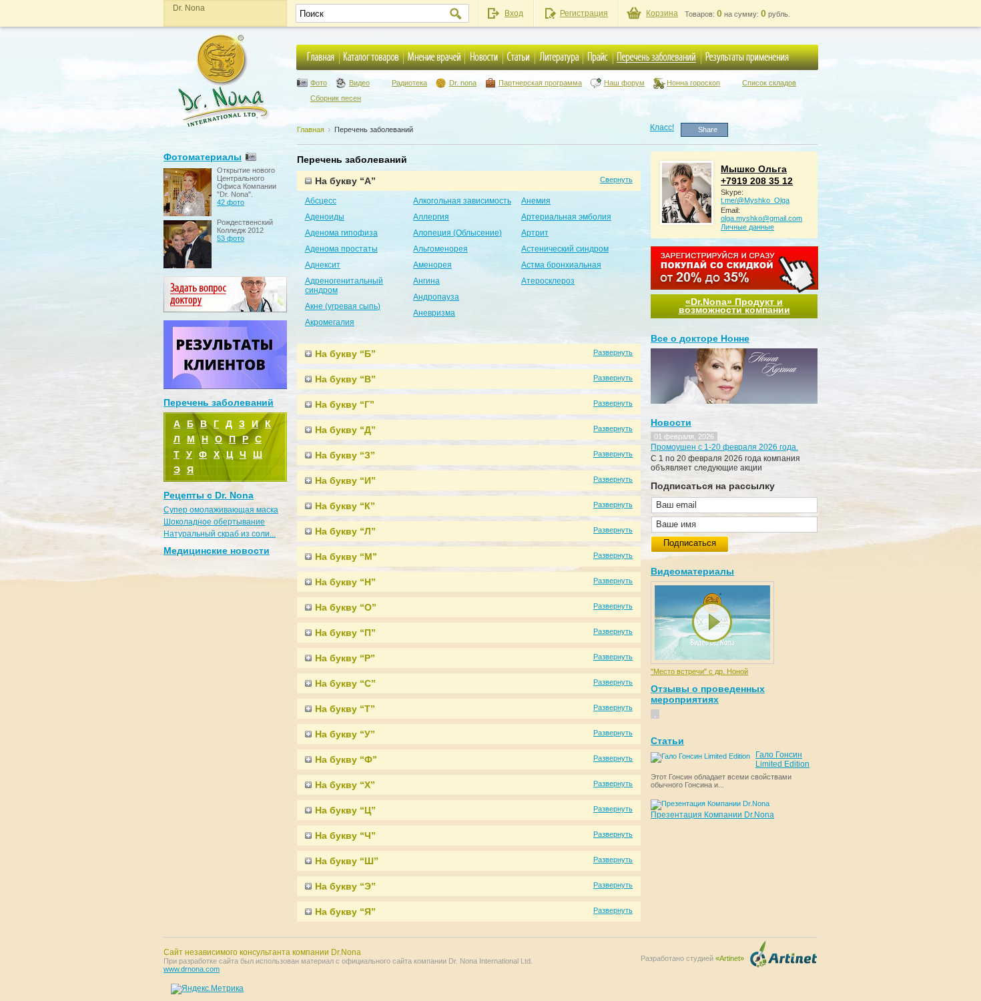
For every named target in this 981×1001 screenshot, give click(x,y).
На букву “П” (345, 632)
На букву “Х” (345, 784)
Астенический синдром (565, 249)
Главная (310, 129)
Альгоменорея (440, 249)
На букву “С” (345, 683)
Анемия (536, 201)
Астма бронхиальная (561, 265)
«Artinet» (729, 958)
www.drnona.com (192, 969)
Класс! (662, 127)
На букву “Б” (345, 353)
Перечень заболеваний (373, 129)
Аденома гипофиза (341, 233)
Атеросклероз (548, 281)
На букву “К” (345, 505)
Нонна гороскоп (693, 83)
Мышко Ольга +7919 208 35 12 (757, 174)
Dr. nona (462, 83)
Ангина (426, 281)
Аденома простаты (341, 249)
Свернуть (616, 180)
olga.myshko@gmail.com (761, 218)
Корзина (662, 13)
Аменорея (432, 265)
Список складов (769, 83)
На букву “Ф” (346, 759)
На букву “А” (345, 181)
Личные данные (747, 227)
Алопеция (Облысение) (457, 233)
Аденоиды (324, 217)
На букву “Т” (345, 708)
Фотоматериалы (203, 156)
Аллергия (431, 217)
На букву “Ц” (345, 810)
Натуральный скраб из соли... (220, 534)
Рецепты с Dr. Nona (209, 495)
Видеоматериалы (692, 571)
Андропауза (436, 297)
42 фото (230, 202)
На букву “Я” (345, 911)
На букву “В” (345, 379)
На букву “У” (345, 734)
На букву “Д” (345, 429)
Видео (359, 83)
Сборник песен (335, 98)
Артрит (535, 233)
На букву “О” (345, 607)
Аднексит (322, 265)
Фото (318, 83)
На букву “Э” (345, 886)
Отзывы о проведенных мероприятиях (708, 694)
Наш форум (624, 83)
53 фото (230, 238)
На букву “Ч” (345, 835)
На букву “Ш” (346, 861)
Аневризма (434, 313)
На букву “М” (346, 556)
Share (707, 129)
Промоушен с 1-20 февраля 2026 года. (724, 447)
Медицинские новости (217, 550)
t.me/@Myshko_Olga (755, 200)
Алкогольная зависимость (462, 201)
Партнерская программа (540, 83)
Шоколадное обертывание (214, 522)
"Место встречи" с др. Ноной (699, 671)
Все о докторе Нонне (700, 338)
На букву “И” (345, 480)
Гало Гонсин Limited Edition (782, 759)
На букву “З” (345, 455)
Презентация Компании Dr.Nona (712, 814)
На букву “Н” (345, 582)
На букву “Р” (345, 658)
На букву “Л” (345, 531)
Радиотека (409, 83)
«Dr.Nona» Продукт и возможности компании (734, 305)
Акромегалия (329, 322)
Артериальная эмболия (566, 217)
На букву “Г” (344, 404)
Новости (671, 422)
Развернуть (613, 352)
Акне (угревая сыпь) (342, 306)
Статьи (667, 740)
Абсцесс (320, 201)
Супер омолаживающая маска (221, 510)
